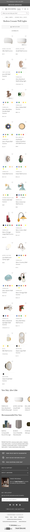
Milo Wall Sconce (7, 51)
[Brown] (19, 72)
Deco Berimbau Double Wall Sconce (7, 111)
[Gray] (21, 195)
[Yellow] (17, 74)
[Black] (17, 195)
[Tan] (3, 104)
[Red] (23, 134)
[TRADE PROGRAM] (15, 482)
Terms (11, 517)
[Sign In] (25, 9)
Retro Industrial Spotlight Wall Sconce (7, 322)
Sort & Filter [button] (16, 26)
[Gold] (5, 195)
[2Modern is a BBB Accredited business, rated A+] (8, 529)
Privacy (15, 517)
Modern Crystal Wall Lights (10, 445)
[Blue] (17, 72)
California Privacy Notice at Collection (14, 519)
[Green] (21, 72)
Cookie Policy (20, 517)
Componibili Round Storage (6, 434)
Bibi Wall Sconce (7, 351)
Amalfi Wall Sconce (21, 51)
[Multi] (12, 134)
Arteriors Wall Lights (17, 442)
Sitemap (6, 517)
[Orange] (12, 102)
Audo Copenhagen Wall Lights (17, 447)
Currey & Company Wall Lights (20, 443)
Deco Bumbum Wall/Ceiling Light (7, 409)
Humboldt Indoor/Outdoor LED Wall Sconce (21, 141)
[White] (25, 72)
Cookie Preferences (22, 521)
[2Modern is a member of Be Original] (15, 525)
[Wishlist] (22, 9)
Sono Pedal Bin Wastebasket (17, 434)
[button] (27, 9)
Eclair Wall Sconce (21, 174)
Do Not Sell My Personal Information (10, 521)
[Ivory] (23, 72)
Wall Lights (9, 17)
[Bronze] (3, 195)
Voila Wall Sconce (7, 174)
